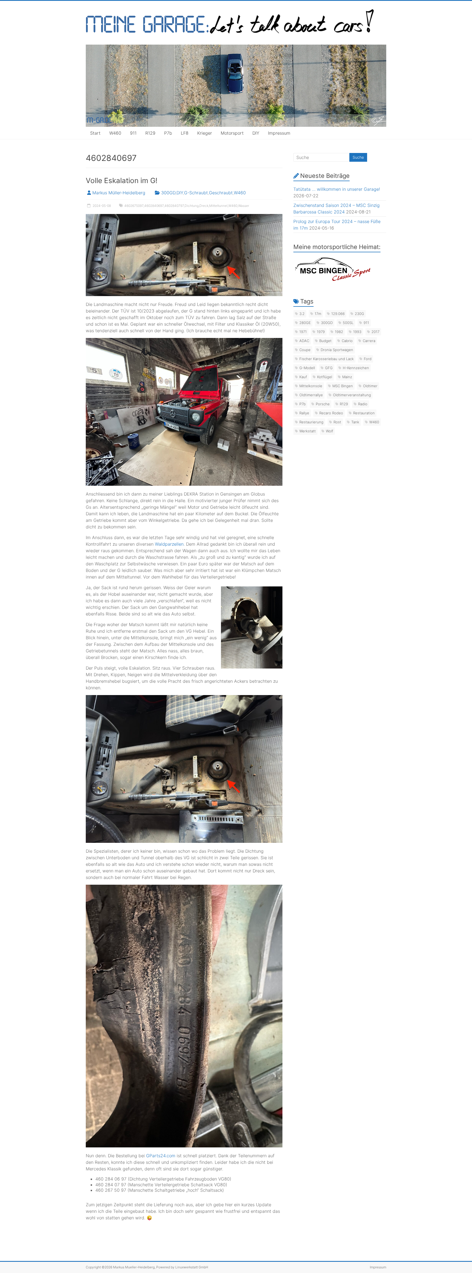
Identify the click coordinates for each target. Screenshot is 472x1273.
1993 (357, 331)
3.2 (302, 313)
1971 (303, 331)
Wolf (329, 431)
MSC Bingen (342, 386)
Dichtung (192, 206)
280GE (305, 322)
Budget (325, 340)
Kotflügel (324, 377)
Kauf (303, 377)
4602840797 (174, 206)
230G (359, 313)
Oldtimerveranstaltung (352, 395)
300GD (168, 192)
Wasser (243, 206)
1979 (321, 331)
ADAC (304, 340)
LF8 (184, 133)
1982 (339, 331)
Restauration (364, 413)
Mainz (347, 377)
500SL (348, 322)
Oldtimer (370, 386)
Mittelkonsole (310, 386)
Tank (355, 422)
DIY (255, 133)
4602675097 (133, 206)
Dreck (203, 206)
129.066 (338, 313)
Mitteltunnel (218, 206)
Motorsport (232, 133)
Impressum (279, 133)
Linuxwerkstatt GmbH (191, 1267)
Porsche (323, 404)
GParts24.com (160, 1155)
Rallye (304, 413)
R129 (150, 133)
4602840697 (154, 206)
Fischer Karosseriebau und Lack (326, 359)
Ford (367, 359)
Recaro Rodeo (331, 413)
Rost (337, 422)
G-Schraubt (196, 192)
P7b (168, 133)
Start (95, 133)
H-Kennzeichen (356, 368)
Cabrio (347, 340)
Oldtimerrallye (311, 395)
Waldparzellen (169, 544)
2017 (375, 331)
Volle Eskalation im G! (121, 180)
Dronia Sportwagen (337, 350)
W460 (115, 133)
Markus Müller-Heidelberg (118, 192)
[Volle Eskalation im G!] (184, 216)
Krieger (204, 133)
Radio (362, 404)
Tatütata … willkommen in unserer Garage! (336, 189)
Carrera (369, 340)
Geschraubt (221, 192)
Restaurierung (311, 422)
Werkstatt (307, 431)
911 (133, 133)
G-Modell (307, 368)
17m (318, 313)
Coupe (305, 350)
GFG (329, 368)
